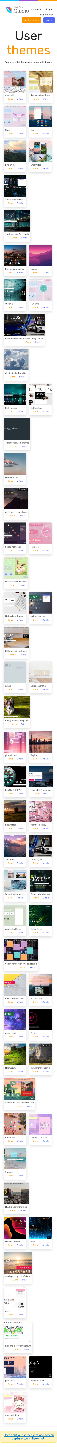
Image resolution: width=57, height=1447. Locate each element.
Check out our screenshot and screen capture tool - (29, 1436)
